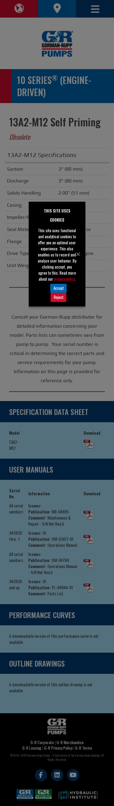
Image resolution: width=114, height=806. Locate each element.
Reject (59, 297)
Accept (59, 288)
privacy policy (64, 279)
